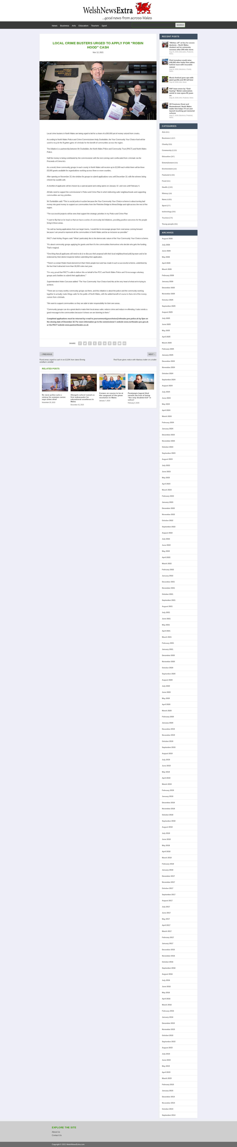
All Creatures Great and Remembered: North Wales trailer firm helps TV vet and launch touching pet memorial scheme (182, 108)
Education (83, 26)
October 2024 (167, 373)
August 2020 (167, 680)
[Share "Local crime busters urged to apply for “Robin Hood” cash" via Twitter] (84, 343)
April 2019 (166, 778)
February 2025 (168, 349)
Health (164, 187)
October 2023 (167, 447)
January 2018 (167, 870)
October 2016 (167, 962)
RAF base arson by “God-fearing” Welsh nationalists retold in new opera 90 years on (181, 92)
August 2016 (167, 974)
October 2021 (167, 594)
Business (64, 26)
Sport (104, 26)
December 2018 (168, 803)
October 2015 (167, 1035)
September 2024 (168, 380)
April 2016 (166, 999)
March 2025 (167, 343)
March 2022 (167, 563)
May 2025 (166, 330)
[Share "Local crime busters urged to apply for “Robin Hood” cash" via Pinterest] (99, 343)
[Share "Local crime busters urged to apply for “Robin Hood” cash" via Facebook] (80, 343)
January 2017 (167, 943)
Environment (167, 169)
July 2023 (166, 465)
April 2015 (166, 1072)
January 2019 (167, 796)
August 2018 (167, 827)
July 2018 (166, 833)
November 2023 (168, 441)
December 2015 (168, 1023)
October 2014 (167, 1109)
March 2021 (167, 637)
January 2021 (167, 649)
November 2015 (168, 1029)
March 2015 (167, 1078)
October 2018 (167, 815)
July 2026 (166, 245)
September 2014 (168, 1115)
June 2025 (166, 324)
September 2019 (168, 747)
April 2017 (166, 925)
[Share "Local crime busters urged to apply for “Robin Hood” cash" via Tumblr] (94, 343)
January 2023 (167, 502)
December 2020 (168, 655)
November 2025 (168, 294)
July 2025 (166, 318)
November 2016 (168, 956)
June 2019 (166, 766)
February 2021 (168, 643)
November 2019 (168, 735)
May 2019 (166, 772)
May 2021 (166, 625)
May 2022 (166, 551)
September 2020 (168, 674)
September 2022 (168, 527)
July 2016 (166, 980)
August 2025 (167, 312)
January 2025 (167, 355)
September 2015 (168, 1042)
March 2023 (167, 490)
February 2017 (168, 937)
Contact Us (57, 1135)
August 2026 (167, 239)
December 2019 (168, 729)
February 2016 (168, 1011)
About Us (56, 1132)
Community (167, 150)
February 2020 (168, 717)
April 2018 (166, 851)
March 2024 (167, 416)
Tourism (95, 26)
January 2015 (167, 1091)
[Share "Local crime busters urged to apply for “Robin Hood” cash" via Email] (119, 343)
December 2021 (168, 582)
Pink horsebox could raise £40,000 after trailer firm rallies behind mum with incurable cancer (182, 63)
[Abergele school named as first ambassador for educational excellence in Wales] (84, 382)
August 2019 (167, 753)
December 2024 (168, 361)
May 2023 (166, 478)
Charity (188, 69)
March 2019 (167, 784)
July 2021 (166, 612)
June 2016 (166, 986)
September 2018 (168, 821)
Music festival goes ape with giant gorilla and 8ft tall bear (181, 79)
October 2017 (167, 888)
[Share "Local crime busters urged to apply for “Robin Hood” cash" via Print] (124, 343)
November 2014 (168, 1103)
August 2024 (167, 386)
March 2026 (167, 269)
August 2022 (167, 533)
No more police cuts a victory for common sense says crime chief (53, 397)
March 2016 (167, 1005)
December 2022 (168, 508)
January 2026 (167, 281)
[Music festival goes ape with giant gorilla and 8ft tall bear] (165, 79)
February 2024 (168, 422)
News (54, 26)
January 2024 (167, 429)
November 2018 (168, 809)
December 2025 (168, 288)
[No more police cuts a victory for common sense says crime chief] (55, 382)
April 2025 (166, 337)
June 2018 (166, 839)
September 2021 (168, 600)
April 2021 (166, 631)
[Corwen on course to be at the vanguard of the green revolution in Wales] (112, 381)
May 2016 (166, 992)
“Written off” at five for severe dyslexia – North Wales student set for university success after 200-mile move (182, 46)
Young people (168, 224)
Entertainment (168, 163)
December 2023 (168, 435)
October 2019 (167, 741)
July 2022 (166, 539)
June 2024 (166, 398)
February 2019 (168, 790)
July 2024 (166, 392)
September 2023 (168, 453)
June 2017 (166, 913)
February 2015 (168, 1084)
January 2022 (167, 576)
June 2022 (166, 545)
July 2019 (166, 760)
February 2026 (168, 275)
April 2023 (166, 484)
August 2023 (167, 459)
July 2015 (166, 1054)
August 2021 (167, 606)
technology (167, 212)
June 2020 (166, 692)
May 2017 (166, 919)
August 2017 (167, 901)
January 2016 (167, 1017)
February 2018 (168, 864)
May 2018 (166, 845)
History (165, 193)
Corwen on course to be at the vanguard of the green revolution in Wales (111, 395)
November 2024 (168, 367)
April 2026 (166, 263)
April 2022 (166, 557)
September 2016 (168, 968)
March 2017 (167, 931)
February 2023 (168, 496)
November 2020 (168, 661)
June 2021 (166, 619)
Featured (190, 52)
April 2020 (166, 704)
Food (164, 181)
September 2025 (168, 306)
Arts (74, 26)
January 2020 (167, 723)
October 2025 (167, 300)
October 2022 (167, 520)
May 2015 (166, 1066)
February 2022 (168, 570)
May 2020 (166, 698)
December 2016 (168, 950)
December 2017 (168, 876)
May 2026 (166, 257)
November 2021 (168, 588)
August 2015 (167, 1048)
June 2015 (166, 1060)
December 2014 (168, 1097)
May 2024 (166, 404)
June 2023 (166, 472)
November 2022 (168, 514)
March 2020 (167, 711)
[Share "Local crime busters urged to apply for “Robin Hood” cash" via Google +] (89, 343)
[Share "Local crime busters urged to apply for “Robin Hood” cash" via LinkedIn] (104, 343)
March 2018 (167, 858)
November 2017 (168, 882)
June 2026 (166, 251)
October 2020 (167, 668)
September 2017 (168, 894)
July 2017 (166, 907)
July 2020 (166, 686)
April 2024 (166, 410)
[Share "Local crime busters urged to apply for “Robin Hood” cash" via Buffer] (109, 343)
